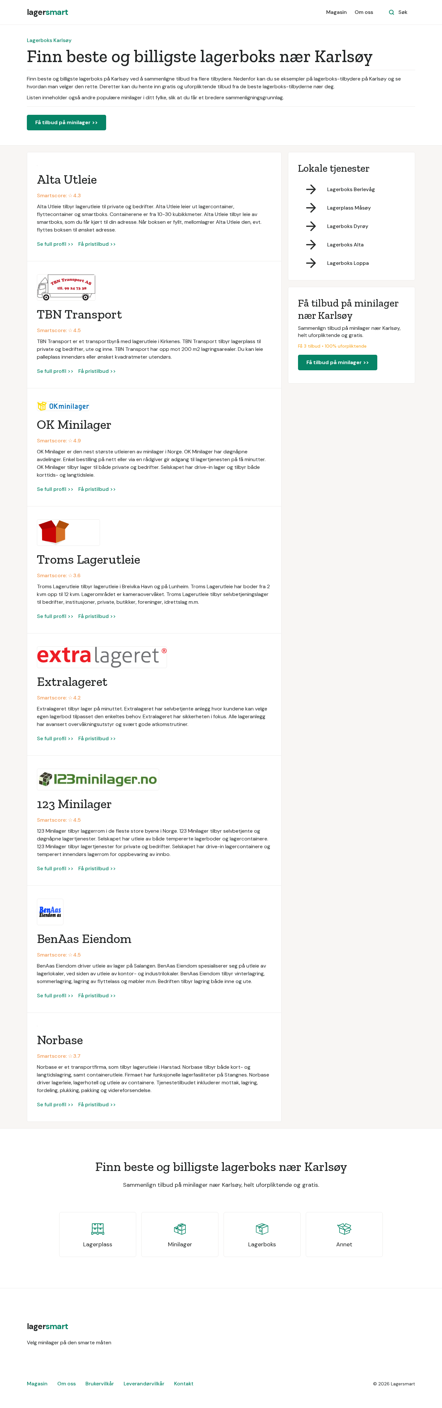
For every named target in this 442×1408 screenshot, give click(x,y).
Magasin (336, 12)
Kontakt (183, 1383)
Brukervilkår (99, 1383)
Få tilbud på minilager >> (66, 122)
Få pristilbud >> (97, 244)
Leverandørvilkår (144, 1383)
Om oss (364, 12)
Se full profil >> (55, 244)
